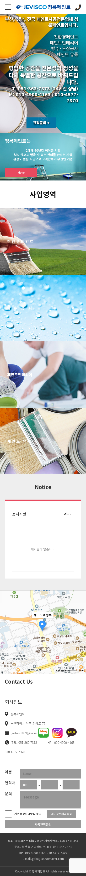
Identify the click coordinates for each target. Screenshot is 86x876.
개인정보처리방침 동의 (27, 814)
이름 (8, 771)
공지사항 (19, 513)
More (21, 172)
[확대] (80, 623)
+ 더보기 (66, 513)
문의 (8, 793)
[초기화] (80, 640)
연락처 (10, 782)
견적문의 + (41, 122)
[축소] (80, 631)
